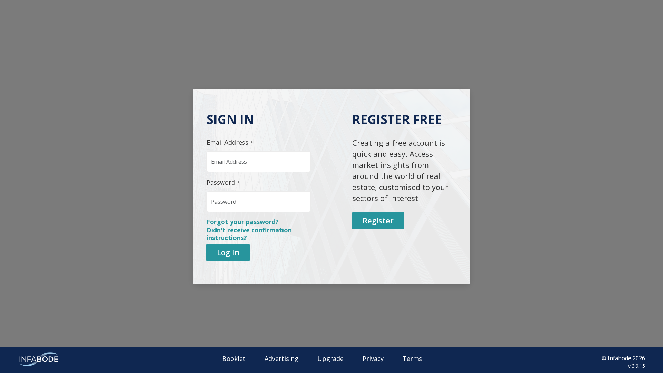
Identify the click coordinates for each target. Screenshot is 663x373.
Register (378, 220)
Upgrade (330, 358)
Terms (412, 358)
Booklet (234, 358)
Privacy (373, 358)
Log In (228, 252)
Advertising (281, 358)
